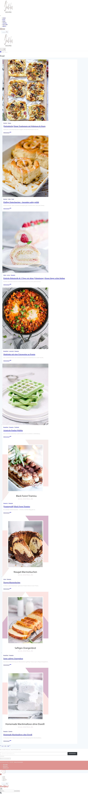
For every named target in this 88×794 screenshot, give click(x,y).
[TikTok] (8, 787)
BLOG (3, 19)
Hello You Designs (18, 762)
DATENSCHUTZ (6, 767)
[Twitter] (2, 787)
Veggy (9, 123)
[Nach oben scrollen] (1, 771)
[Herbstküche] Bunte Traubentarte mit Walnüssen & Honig (24, 126)
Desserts (5, 503)
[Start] (0, 52)
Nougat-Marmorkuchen (11, 582)
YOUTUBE (5, 24)
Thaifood (16, 427)
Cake (9, 199)
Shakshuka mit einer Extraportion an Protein (19, 354)
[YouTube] (4, 29)
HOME (4, 18)
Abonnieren (72, 753)
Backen (5, 199)
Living (8, 275)
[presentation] (39, 90)
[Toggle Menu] (0, 15)
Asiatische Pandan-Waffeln (13, 430)
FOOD (3, 21)
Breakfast (5, 351)
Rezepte (13, 275)
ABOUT (4, 26)
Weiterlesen (7, 132)
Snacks (5, 123)
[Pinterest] (2, 29)
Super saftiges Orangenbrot (13, 659)
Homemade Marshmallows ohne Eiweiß (17, 735)
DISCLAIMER (5, 764)
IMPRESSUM (5, 766)
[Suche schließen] (1, 789)
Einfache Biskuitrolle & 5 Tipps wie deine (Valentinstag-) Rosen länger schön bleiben (34, 278)
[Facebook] (1, 787)
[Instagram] (1, 29)
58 (8, 746)
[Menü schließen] (0, 774)
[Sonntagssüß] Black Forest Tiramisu (16, 506)
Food (12, 199)
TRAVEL (4, 23)
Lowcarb (11, 351)
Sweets (10, 731)
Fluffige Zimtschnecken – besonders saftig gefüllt (21, 202)
